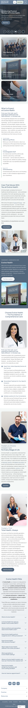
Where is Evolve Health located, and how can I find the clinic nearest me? (12, 660)
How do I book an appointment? (11, 673)
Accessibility (5, 701)
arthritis (18, 468)
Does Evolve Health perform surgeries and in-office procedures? (12, 635)
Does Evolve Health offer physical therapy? (8, 641)
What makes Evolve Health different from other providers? (11, 647)
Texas (20, 202)
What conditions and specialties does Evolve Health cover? (11, 628)
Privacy (24, 701)
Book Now (19, 2)
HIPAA (20, 701)
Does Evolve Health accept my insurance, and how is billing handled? (9, 667)
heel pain (5, 462)
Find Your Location (8, 279)
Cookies (10, 701)
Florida (15, 202)
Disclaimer (15, 701)
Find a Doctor (6, 227)
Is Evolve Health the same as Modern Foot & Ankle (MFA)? (10, 622)
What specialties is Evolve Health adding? (8, 653)
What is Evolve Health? (8, 617)
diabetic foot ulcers (19, 462)
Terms (14, 704)
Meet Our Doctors (7, 569)
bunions (10, 462)
